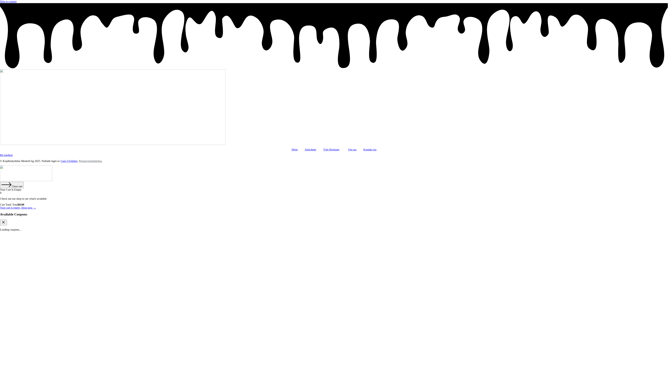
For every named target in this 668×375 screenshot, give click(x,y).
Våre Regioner (331, 149)
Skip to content (8, 1)
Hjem (295, 149)
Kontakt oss (369, 149)
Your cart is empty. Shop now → (18, 207)
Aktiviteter (310, 149)
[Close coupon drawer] (3, 222)
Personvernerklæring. (90, 161)
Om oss (352, 149)
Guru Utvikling (69, 161)
